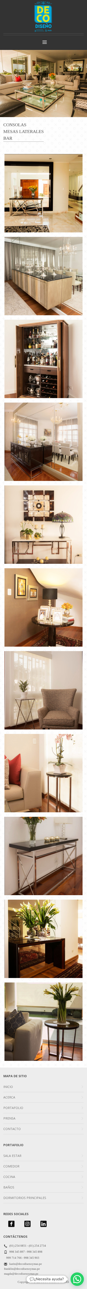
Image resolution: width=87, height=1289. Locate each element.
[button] (77, 1279)
